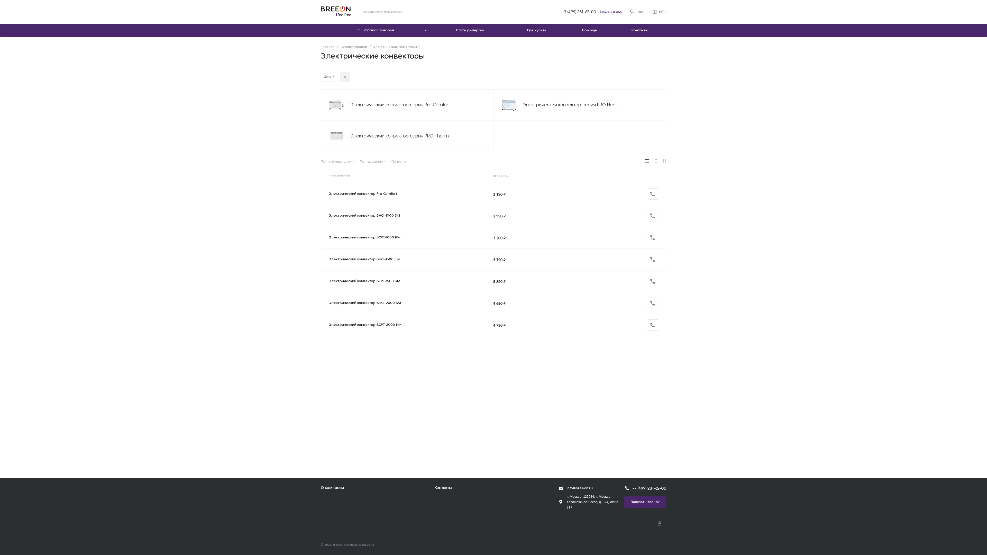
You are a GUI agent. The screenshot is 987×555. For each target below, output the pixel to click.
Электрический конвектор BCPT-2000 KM (365, 325)
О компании (332, 488)
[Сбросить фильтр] (345, 77)
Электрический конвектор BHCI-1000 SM (364, 215)
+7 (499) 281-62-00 (579, 12)
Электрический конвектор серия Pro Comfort (400, 105)
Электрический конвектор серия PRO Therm (399, 136)
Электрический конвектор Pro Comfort (363, 194)
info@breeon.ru (580, 488)
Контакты (443, 488)
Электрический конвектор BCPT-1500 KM (364, 281)
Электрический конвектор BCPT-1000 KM (364, 237)
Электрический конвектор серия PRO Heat (570, 105)
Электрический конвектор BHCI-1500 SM (364, 259)
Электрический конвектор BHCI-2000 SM (365, 303)
